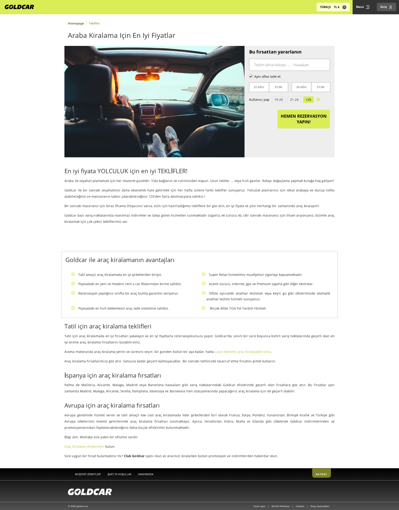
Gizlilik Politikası (281, 506)
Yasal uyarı (259, 506)
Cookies (300, 506)
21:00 (278, 87)
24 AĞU (301, 87)
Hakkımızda (145, 474)
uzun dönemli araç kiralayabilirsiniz (243, 351)
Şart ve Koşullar (119, 474)
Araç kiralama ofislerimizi (84, 446)
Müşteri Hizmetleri (88, 474)
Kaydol (321, 474)
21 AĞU (259, 87)
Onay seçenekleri (319, 506)
